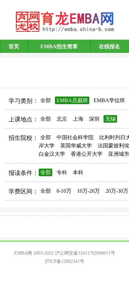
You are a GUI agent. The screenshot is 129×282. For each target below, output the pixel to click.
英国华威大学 (76, 145)
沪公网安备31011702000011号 (85, 253)
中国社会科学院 (75, 137)
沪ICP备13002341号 (64, 261)
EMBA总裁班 (72, 100)
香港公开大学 (87, 154)
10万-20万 (88, 191)
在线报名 (109, 46)
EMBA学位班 (109, 100)
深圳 (94, 119)
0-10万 (64, 191)
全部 (45, 100)
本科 (78, 172)
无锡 (110, 119)
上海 (78, 119)
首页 (14, 46)
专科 (62, 172)
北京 (62, 119)
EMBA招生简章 (59, 46)
